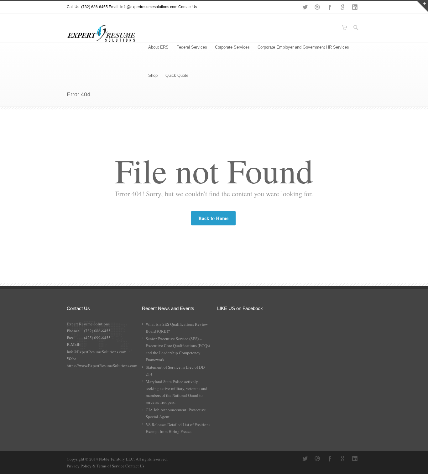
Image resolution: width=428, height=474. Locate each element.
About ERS (158, 47)
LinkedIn (355, 7)
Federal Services (191, 47)
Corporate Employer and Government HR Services (303, 47)
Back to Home (213, 218)
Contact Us (187, 7)
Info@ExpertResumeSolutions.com (96, 352)
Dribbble (317, 7)
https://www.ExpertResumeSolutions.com (102, 365)
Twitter (305, 7)
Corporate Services (232, 47)
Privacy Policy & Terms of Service (96, 466)
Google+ (342, 7)
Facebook (330, 7)
